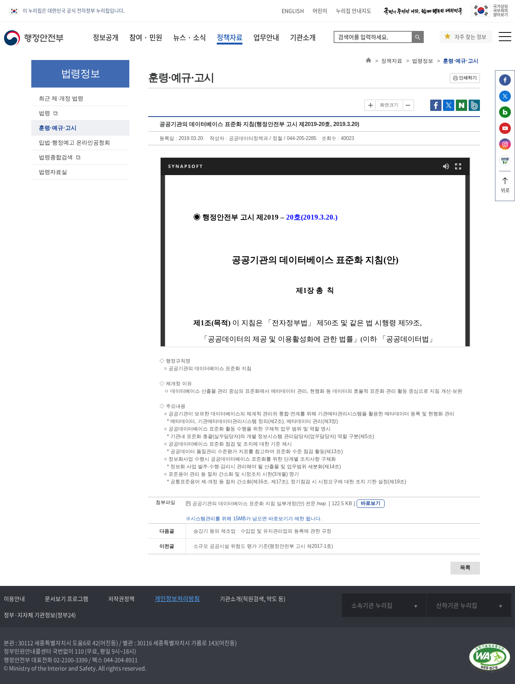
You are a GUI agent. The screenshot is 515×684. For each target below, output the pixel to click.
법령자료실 (53, 172)
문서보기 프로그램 (66, 599)
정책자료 (229, 37)
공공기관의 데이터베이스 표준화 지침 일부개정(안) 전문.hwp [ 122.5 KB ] (274, 503)
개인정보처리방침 (177, 598)
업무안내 (266, 37)
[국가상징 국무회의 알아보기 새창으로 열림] (489, 14)
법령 (44, 113)
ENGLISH (293, 10)
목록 (465, 567)
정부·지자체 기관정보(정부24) (40, 615)
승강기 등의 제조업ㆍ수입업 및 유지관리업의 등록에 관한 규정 (262, 531)
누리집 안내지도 (353, 10)
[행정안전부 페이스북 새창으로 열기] (505, 83)
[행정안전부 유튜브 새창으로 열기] (505, 131)
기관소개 (303, 37)
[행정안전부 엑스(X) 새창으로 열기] (505, 99)
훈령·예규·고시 (58, 128)
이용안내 (14, 599)
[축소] (407, 105)
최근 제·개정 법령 (61, 98)
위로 (505, 190)
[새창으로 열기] (436, 109)
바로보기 (370, 503)
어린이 (320, 10)
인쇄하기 (468, 77)
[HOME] (368, 61)
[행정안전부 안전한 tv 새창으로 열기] (505, 164)
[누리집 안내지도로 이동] (505, 39)
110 (79, 651)
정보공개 (105, 37)
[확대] (371, 105)
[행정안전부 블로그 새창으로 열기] (505, 115)
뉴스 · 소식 (189, 37)
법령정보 (422, 61)
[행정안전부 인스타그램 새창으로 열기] (505, 147)
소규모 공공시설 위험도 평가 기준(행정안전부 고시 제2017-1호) (263, 546)
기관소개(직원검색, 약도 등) (252, 599)
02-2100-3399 (70, 660)
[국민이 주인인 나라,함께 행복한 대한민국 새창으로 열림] (423, 14)
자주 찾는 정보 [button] (470, 37)
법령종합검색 (56, 157)
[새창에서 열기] (489, 659)
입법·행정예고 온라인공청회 (74, 142)
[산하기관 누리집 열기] (469, 605)
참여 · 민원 (145, 37)
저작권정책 (121, 599)
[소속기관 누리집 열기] (384, 605)
